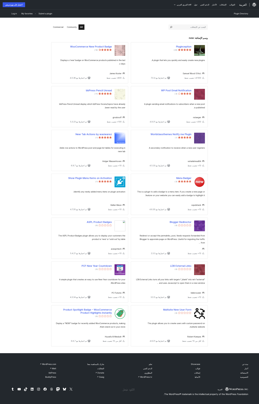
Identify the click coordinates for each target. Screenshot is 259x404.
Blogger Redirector (180, 222)
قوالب (197, 368)
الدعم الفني (147, 368)
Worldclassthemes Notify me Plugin (171, 134)
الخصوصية (244, 377)
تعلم (150, 364)
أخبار (246, 368)
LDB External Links (180, 265)
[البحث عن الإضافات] (171, 27)
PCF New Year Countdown (97, 265)
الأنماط (197, 377)
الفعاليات (100, 368)
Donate (99, 373)
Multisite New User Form (177, 309)
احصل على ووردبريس (14, 5)
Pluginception (183, 46)
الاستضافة (244, 373)
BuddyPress (50, 377)
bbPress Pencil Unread (99, 90)
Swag (100, 377)
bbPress (52, 373)
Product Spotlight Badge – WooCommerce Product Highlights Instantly (87, 311)
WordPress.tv (145, 377)
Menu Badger (183, 178)
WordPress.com (48, 364)
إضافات (197, 373)
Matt (53, 368)
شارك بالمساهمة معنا (95, 364)
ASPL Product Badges (99, 222)
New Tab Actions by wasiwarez (94, 134)
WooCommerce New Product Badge (91, 46)
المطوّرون (148, 373)
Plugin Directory (241, 13)
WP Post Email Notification (176, 90)
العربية (220, 389)
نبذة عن (245, 364)
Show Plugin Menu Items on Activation (90, 178)
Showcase (195, 364)
